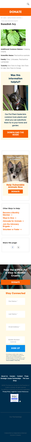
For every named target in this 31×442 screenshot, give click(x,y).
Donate (16, 12)
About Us (4, 376)
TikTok (24, 406)
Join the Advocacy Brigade (11, 225)
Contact (20, 376)
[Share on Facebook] (12, 247)
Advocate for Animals (12, 221)
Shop (15, 380)
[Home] (16, 4)
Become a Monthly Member (11, 213)
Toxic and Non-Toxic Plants (9, 21)
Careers (12, 376)
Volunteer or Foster (11, 229)
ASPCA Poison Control (14, 17)
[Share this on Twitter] (18, 247)
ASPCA (15, 371)
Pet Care (3, 17)
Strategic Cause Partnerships (11, 378)
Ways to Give (8, 218)
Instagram (19, 406)
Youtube (15, 406)
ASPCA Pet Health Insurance (15, 429)
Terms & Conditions (10, 360)
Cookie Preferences (22, 391)
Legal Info (14, 391)
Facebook (6, 406)
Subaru (15, 422)
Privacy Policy (17, 360)
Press (26, 376)
